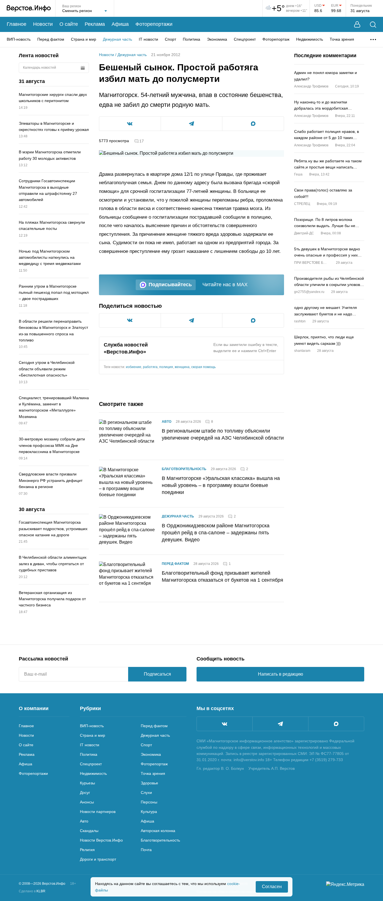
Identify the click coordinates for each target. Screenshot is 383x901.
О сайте (68, 24)
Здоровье (149, 783)
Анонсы (87, 802)
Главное (16, 24)
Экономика (217, 39)
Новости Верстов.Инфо (101, 840)
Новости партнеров (98, 811)
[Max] (336, 724)
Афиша (120, 24)
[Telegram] (280, 724)
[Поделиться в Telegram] (191, 124)
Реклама (95, 24)
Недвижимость (309, 39)
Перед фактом (50, 39)
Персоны (149, 802)
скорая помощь (203, 367)
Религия (87, 849)
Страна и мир (83, 39)
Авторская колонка (158, 830)
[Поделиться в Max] (253, 124)
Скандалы (89, 830)
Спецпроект (245, 39)
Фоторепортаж (275, 39)
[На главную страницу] (29, 8)
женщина (182, 367)
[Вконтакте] (224, 724)
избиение (133, 367)
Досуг (85, 792)
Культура (149, 811)
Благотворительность (184, 469)
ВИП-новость (19, 39)
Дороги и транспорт (98, 859)
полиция (166, 367)
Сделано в (32, 891)
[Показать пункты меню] (373, 39)
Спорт (170, 39)
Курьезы (87, 783)
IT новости (148, 39)
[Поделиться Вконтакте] (130, 124)
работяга (150, 367)
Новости (43, 24)
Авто (166, 422)
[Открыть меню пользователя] (357, 24)
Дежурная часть (117, 39)
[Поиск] (373, 24)
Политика (191, 39)
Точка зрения (342, 39)
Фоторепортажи (153, 24)
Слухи (146, 792)
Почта (146, 849)
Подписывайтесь (170, 284)
